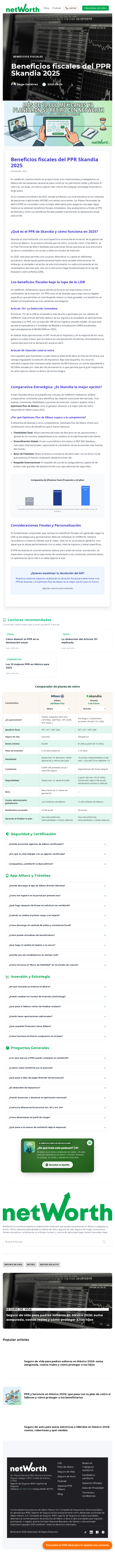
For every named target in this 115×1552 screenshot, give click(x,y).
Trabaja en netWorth (88, 1469)
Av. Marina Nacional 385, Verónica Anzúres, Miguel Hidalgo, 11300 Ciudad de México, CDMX (31, 1478)
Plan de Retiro (66, 1467)
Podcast (56, 8)
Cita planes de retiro (95, 8)
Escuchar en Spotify (59, 1165)
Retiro (31, 1264)
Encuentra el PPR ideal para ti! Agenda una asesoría (77, 1545)
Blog (46, 8)
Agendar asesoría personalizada (57, 588)
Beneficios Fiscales (28, 56)
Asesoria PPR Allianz (65, 1488)
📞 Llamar (70, 8)
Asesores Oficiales (92, 1483)
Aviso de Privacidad (93, 1488)
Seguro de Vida (13, 1264)
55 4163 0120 (26, 1489)
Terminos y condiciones (88, 1494)
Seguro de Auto (49, 1264)
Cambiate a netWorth (88, 1477)
